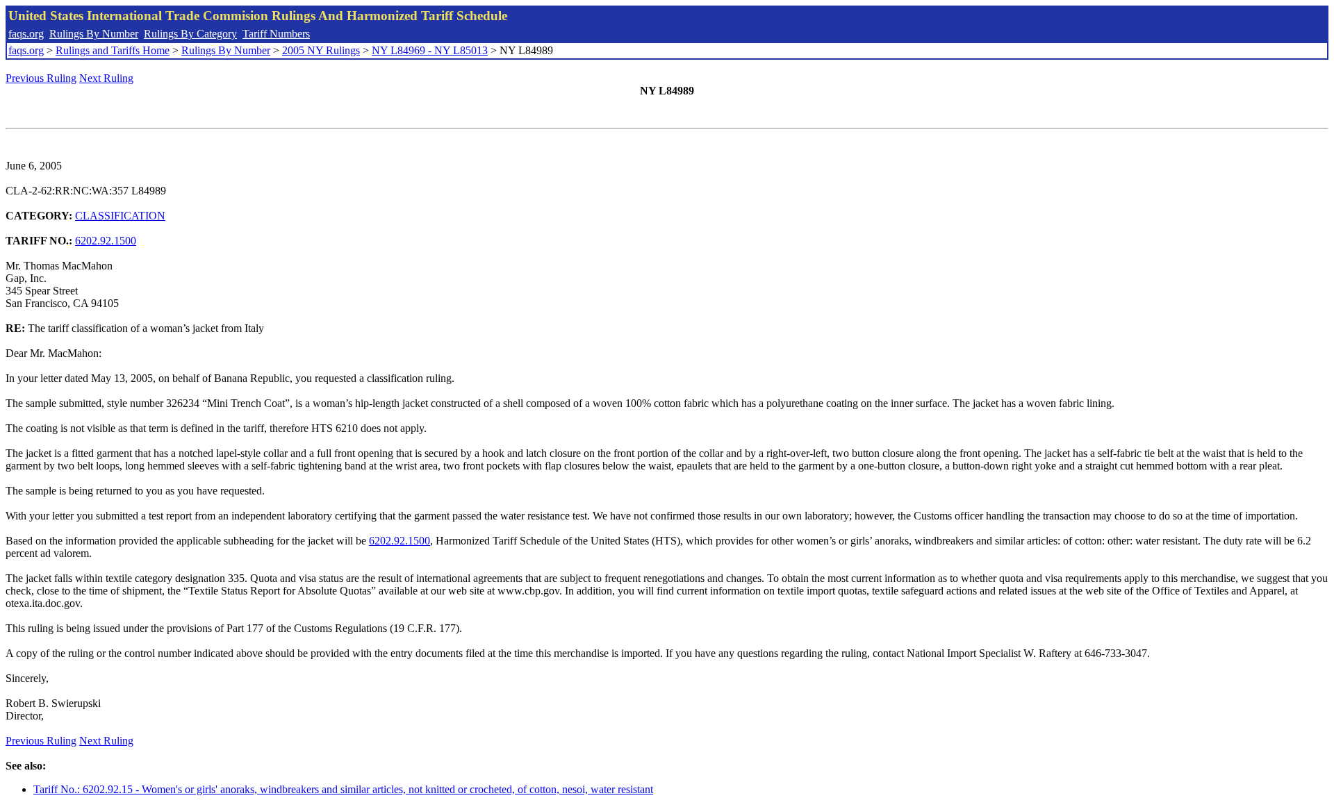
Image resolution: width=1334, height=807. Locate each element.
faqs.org (26, 34)
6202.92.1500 (105, 241)
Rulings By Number (93, 34)
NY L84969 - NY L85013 (430, 50)
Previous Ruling (41, 78)
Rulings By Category (190, 34)
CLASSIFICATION (120, 216)
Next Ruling (106, 78)
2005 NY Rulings (321, 50)
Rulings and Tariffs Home (113, 50)
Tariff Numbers (276, 34)
